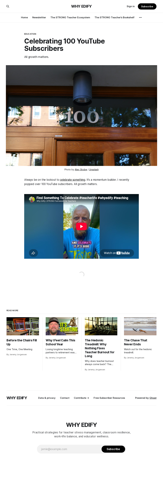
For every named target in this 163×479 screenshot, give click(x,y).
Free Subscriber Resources (109, 397)
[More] (140, 17)
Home (24, 17)
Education (30, 34)
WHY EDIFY (81, 6)
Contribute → (81, 397)
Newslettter (39, 17)
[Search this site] (7, 6)
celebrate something (72, 179)
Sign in (131, 6)
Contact (64, 397)
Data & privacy (47, 397)
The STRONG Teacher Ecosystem (70, 17)
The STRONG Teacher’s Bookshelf (114, 17)
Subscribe (147, 6)
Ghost (152, 397)
